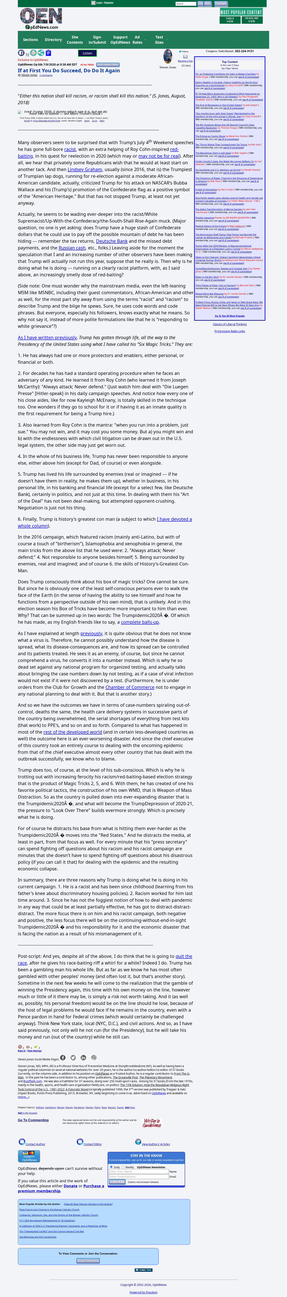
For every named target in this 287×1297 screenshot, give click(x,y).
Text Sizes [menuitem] (159, 40)
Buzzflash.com (32, 1081)
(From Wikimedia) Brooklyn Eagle (46, 120)
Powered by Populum (143, 1292)
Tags (130, 1107)
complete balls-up (140, 622)
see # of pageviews (248, 76)
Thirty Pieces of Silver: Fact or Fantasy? (215, 285)
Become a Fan (185, 60)
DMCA (102, 121)
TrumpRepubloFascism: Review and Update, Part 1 (222, 268)
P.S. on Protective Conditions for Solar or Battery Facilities (225, 73)
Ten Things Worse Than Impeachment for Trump (221, 144)
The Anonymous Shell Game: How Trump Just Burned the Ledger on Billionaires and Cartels (225, 236)
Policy (97, 1107)
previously (91, 633)
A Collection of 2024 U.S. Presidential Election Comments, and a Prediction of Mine (63, 1226)
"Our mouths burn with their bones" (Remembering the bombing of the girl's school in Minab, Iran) (225, 115)
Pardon (89, 1107)
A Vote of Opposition (206, 189)
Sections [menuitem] (30, 39)
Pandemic (79, 1107)
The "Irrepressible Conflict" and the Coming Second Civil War (51, 1231)
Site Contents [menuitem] (75, 40)
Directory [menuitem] (53, 39)
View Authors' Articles (156, 1144)
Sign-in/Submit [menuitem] (97, 40)
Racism (112, 1107)
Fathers (40, 1107)
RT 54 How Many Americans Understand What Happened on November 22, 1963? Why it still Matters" (227, 95)
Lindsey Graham (85, 169)
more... (23, 1097)
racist (70, 149)
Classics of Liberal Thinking (230, 324)
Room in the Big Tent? (207, 276)
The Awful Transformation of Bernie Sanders (218, 209)
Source (94, 121)
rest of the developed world (72, 732)
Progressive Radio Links (230, 331)
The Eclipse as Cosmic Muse (210, 136)
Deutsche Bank (112, 241)
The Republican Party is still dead (213, 153)
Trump (120, 1107)
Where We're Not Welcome (209, 293)
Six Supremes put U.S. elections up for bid (218, 169)
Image (27, 120)
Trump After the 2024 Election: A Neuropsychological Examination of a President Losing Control (223, 247)
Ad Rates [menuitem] (137, 40)
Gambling (50, 1107)
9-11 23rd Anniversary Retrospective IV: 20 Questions (47, 1220)
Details (87, 121)
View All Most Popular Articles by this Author (88, 1204)
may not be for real (158, 156)
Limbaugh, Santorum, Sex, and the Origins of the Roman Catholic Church (58, 1215)
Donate (71, 1185)
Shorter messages (204, 217)
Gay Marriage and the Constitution (38, 1236)
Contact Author (35, 1144)
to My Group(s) (27, 1112)
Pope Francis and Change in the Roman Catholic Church (49, 1209)
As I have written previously (47, 337)
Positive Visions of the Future (210, 226)
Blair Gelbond (237, 226)
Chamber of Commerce (129, 687)
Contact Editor (93, 1144)
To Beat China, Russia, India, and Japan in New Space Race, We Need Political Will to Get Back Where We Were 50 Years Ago (229, 304)
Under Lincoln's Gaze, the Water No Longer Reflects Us (224, 161)
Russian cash (72, 248)
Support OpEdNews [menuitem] (119, 40)
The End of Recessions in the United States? (218, 105)
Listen (87, 53)
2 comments (46, 75)
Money (60, 1107)
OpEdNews (159, 1093)
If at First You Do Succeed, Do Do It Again (69, 70)
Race (104, 1107)
